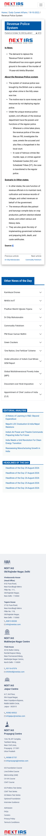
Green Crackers (11, 342)
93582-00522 (11, 713)
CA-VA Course (9, 779)
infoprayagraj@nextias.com (17, 761)
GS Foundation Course (13, 768)
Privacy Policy (9, 819)
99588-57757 (11, 757)
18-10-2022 (34, 12)
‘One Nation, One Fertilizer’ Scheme (20, 350)
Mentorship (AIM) (11, 775)
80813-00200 (11, 621)
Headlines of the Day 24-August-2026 (22, 488)
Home (4, 12)
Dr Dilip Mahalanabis (12, 260)
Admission (8, 808)
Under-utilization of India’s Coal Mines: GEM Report (21, 361)
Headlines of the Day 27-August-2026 (22, 473)
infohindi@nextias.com (15, 672)
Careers (7, 815)
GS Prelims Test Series (12, 788)
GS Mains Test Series (12, 795)
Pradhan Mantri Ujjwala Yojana (18, 309)
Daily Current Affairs (18, 12)
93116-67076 (11, 668)
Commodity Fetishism (33, 260)
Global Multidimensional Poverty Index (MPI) (21, 373)
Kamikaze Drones (12, 292)
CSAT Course (9, 782)
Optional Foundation (12, 799)
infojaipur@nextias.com (15, 716)
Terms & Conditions (11, 822)
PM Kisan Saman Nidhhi (15, 334)
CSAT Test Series (10, 791)
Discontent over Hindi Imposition (19, 384)
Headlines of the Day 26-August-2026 (22, 478)
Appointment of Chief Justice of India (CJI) (21, 394)
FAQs (6, 811)
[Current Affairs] (14, 4)
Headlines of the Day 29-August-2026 (22, 468)
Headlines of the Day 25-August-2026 (22, 483)
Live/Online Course (11, 771)
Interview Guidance (11, 802)
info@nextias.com (13, 624)
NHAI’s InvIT (9, 300)
